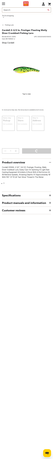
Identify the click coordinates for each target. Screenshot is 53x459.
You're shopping (8, 16)
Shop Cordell (8, 42)
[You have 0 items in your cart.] (49, 4)
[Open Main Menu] (3, 3)
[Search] (48, 10)
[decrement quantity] (5, 151)
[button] (43, 4)
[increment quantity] (16, 151)
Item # (7, 39)
